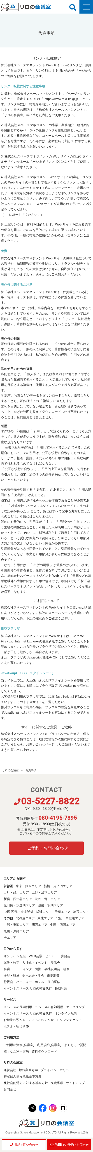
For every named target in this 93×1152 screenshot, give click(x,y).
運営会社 (10, 1070)
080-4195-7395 (58, 818)
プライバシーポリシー (56, 1070)
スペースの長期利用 (18, 1007)
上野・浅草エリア (44, 892)
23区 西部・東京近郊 (18, 912)
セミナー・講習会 (57, 956)
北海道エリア (25, 918)
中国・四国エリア (62, 924)
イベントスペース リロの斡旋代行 (28, 988)
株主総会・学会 (33, 975)
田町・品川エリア (16, 892)
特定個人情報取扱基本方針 (23, 1076)
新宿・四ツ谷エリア (18, 899)
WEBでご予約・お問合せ (71, 1144)
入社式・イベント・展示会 (41, 962)
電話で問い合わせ (26, 1144)
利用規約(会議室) (49, 1045)
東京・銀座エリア (28, 886)
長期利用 (61, 988)
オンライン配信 (66, 1013)
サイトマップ (75, 1083)
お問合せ (10, 1089)
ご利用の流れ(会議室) (19, 1045)
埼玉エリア (81, 912)
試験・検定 (11, 962)
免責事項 (57, 1083)
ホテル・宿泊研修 (47, 982)
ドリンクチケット (69, 1020)
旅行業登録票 (28, 1070)
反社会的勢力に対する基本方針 (26, 1083)
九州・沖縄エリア (16, 931)
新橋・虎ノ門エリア (58, 886)
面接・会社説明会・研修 (52, 969)
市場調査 (53, 975)
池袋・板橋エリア (50, 905)
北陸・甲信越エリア (70, 918)
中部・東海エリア (16, 924)
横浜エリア (44, 912)
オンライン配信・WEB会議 (23, 956)
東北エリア (45, 918)
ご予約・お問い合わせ (47, 848)
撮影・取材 (11, 975)
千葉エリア (62, 912)
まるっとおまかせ (41, 1020)
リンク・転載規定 (77, 319)
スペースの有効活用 (49, 1007)
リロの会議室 (10, 770)
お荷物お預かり (15, 1020)
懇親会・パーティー (18, 982)
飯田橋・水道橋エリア (19, 905)
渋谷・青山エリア (47, 899)
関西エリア (39, 924)
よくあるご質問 (75, 1045)
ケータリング (75, 1007)
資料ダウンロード (44, 1051)
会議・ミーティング (18, 969)
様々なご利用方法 (16, 1051)
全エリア (10, 937)
